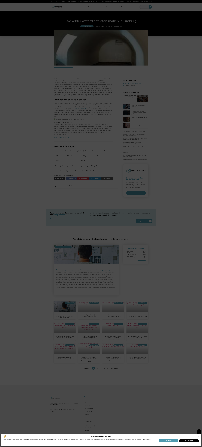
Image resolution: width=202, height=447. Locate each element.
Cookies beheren (189, 440)
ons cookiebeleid (12, 441)
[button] (198, 436)
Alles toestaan (168, 440)
